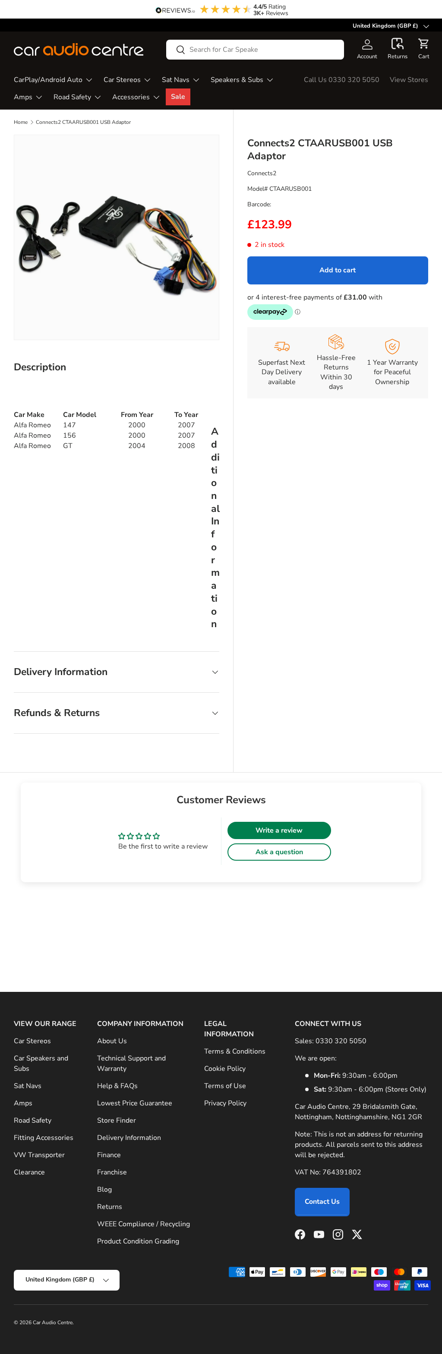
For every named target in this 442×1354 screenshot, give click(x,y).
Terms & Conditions (234, 1051)
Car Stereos (32, 1041)
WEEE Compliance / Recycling (143, 1224)
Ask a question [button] (279, 852)
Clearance (29, 1172)
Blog (104, 1189)
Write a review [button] (279, 830)
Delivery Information (129, 1138)
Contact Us (322, 1201)
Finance (109, 1155)
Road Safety (32, 1120)
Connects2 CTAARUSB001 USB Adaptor (83, 122)
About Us (112, 1041)
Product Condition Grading (138, 1241)
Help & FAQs (117, 1086)
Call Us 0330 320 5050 (341, 80)
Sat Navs (27, 1086)
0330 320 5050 (341, 1041)
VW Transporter (39, 1155)
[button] (397, 49)
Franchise (112, 1172)
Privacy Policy (225, 1103)
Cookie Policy (225, 1068)
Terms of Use (225, 1086)
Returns (109, 1207)
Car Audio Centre (53, 1322)
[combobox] (255, 50)
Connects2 (261, 173)
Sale (178, 96)
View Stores (409, 80)
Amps (23, 1103)
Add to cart (337, 270)
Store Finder (116, 1120)
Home (21, 122)
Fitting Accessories (43, 1138)
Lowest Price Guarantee (134, 1103)
